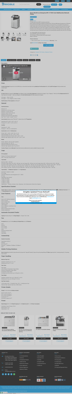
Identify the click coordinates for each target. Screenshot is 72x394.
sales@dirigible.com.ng (36, 198)
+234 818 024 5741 (50, 196)
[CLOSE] (57, 189)
